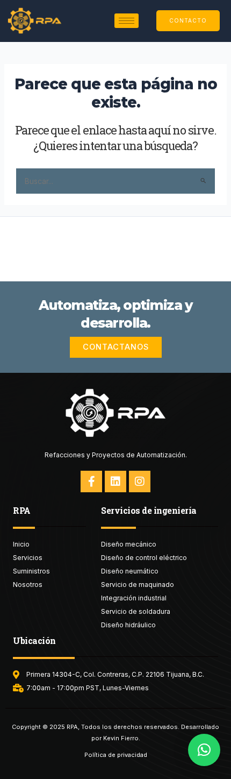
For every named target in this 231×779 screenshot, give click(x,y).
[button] (204, 750)
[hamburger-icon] (126, 20)
